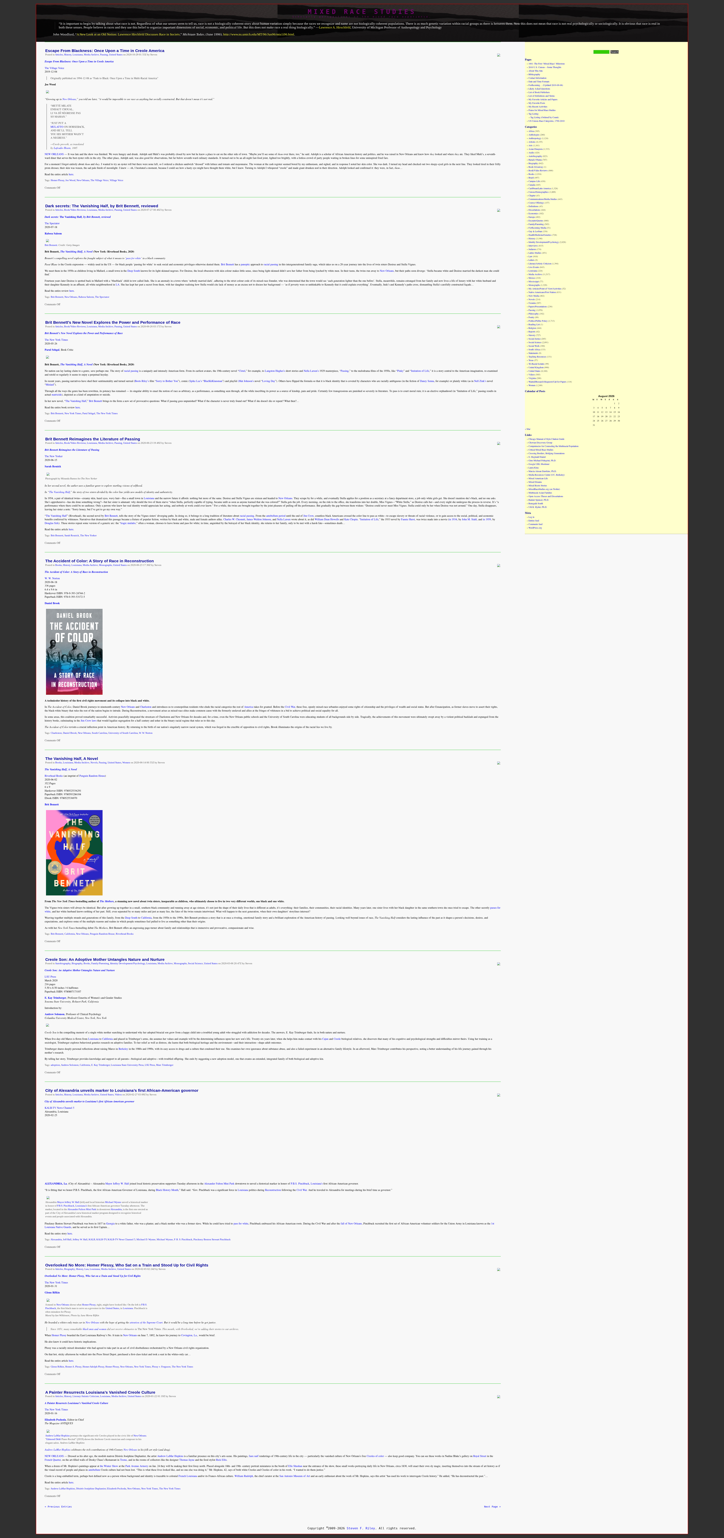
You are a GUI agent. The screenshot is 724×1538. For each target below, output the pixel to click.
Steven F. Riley (361, 1528)
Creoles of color (375, 1456)
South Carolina (99, 733)
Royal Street (479, 1456)
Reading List (534, 324)
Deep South (133, 270)
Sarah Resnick (71, 535)
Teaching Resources (537, 356)
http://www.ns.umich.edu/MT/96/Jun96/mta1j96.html (258, 34)
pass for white (133, 258)
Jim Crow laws (89, 720)
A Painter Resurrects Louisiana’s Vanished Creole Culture (100, 1392)
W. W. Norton (52, 578)
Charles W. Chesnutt (234, 519)
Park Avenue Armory (136, 1466)
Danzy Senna (427, 381)
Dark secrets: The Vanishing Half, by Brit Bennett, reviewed (101, 206)
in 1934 (453, 519)
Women (126, 762)
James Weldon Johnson (259, 519)
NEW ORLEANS (54, 154)
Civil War (290, 707)
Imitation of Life (420, 371)
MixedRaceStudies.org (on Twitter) (544, 488)
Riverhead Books (54, 775)
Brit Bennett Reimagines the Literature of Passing (92, 439)
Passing (104, 54)
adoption (55, 1065)
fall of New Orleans (351, 1223)
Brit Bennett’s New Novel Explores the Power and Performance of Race (112, 322)
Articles (59, 54)
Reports (531, 331)
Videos (118, 1094)
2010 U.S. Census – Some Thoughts (544, 67)
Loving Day (268, 381)
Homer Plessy (57, 180)
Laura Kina (533, 467)
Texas (531, 360)
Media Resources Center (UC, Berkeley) (546, 474)
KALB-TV (101, 1239)
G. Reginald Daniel (537, 456)
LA (117, 284)
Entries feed (533, 520)
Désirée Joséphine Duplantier (91, 1488)
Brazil (531, 177)
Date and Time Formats (538, 81)
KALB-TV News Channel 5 (59, 1108)
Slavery (531, 335)
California (146, 917)
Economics (533, 213)
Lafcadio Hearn (62, 148)
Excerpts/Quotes (535, 220)
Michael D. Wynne (146, 1239)
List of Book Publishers (539, 92)
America (248, 707)
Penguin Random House (92, 775)
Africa (531, 130)
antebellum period (275, 515)
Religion (532, 327)
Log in (531, 516)
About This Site (535, 70)
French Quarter (53, 1459)
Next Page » (492, 1506)
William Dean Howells (327, 519)
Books (58, 565)
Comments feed (535, 524)
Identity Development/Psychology (127, 963)
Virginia (532, 378)
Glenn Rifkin (57, 1366)
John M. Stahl (469, 519)
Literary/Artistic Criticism (86, 1396)
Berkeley (123, 1049)
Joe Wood (70, 180)
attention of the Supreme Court (146, 1322)
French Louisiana (188, 1476)
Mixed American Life (538, 478)
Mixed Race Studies (362, 11)
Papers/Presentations (537, 306)
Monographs (105, 565)
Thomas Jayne (186, 1459)
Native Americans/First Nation (542, 292)
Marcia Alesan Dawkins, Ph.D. (542, 471)
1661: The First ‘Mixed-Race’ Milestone (546, 63)
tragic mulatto (128, 523)
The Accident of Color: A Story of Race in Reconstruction (99, 561)
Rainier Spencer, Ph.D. (538, 499)
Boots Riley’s (142, 381)
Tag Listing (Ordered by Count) (544, 117)
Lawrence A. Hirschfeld (334, 27)
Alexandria (116, 1209)
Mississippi (533, 281)
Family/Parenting (100, 963)
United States (116, 54)
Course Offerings (536, 202)
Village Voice (116, 180)
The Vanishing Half (75, 401)
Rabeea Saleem (86, 297)
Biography (77, 963)
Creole (337, 1039)
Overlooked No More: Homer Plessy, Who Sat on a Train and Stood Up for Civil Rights (126, 1265)
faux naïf (253, 1456)
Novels (94, 762)
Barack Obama (535, 159)
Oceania (532, 302)
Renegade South (535, 503)
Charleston (145, 707)
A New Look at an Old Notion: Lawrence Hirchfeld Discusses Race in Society (128, 34)
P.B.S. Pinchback (300, 1183)
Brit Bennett (51, 245)
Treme (123, 1459)
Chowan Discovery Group (540, 442)
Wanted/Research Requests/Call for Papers (547, 381)
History (67, 54)
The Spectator (52, 223)
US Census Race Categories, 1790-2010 (546, 120)
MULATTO (57, 127)
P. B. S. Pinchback (183, 1239)
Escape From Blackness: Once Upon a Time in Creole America (104, 50)
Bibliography (534, 74)
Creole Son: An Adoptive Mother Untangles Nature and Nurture (105, 959)
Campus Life (534, 181)
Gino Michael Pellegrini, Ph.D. (542, 460)
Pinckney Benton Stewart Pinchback (212, 1239)
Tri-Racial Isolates (536, 363)
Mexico (531, 277)
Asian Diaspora (535, 148)
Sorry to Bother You (167, 381)
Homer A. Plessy (73, 1366)
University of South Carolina (123, 733)
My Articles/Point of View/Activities (544, 288)
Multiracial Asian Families (540, 492)
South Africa (534, 349)
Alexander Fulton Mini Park (219, 1183)
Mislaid (50, 384)
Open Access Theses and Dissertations (545, 496)
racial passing (271, 264)
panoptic (245, 264)
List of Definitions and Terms (541, 95)
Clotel (242, 371)
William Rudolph (244, 1476)
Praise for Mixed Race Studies (542, 110)
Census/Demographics (538, 191)
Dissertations (534, 209)
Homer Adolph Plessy (93, 1366)
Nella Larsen (284, 519)
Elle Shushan (295, 1466)
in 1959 (487, 519)
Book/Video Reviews (75, 210)
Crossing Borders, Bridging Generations (546, 453)
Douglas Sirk (52, 523)
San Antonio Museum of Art (294, 1476)
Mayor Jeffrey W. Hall (117, 1183)
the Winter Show (109, 1466)
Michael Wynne (113, 1202)
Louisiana (78, 54)
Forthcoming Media (537, 227)
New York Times (72, 413)
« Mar (527, 428)
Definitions (533, 206)
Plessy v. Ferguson (161, 1366)
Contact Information (537, 77)
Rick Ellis (221, 1459)
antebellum (94, 1469)
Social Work (533, 345)
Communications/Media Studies (542, 198)
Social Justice (534, 338)
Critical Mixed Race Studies (540, 449)
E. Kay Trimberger (100, 1065)
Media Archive (91, 54)
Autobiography (63, 963)
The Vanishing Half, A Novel (71, 758)
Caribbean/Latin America (539, 188)
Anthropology (534, 138)
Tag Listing (533, 113)
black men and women (94, 1329)
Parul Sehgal (88, 413)
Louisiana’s (317, 1183)
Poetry (531, 317)
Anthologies (533, 134)
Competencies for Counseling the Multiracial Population (553, 446)
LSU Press (50, 976)
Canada (531, 184)
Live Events (533, 267)
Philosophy (533, 313)
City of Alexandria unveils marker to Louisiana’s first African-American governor (121, 1090)
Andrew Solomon (70, 1065)
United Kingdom (536, 367)
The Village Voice (54, 68)
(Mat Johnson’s (246, 381)
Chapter (531, 195)
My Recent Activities (537, 106)
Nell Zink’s (480, 381)
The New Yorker (54, 456)
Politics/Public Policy (538, 320)
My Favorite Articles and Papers (543, 99)
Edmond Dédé (53, 1439)
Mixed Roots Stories (537, 485)
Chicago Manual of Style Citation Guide (546, 438)
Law (86, 1269)
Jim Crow (308, 515)
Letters (531, 259)
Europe (531, 216)
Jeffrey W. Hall (80, 1239)
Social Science (195, 963)
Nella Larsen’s (311, 371)
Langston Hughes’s (275, 371)
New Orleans (69, 99)
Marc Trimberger (164, 1065)
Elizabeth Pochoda (116, 1488)
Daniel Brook (70, 733)
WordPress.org (535, 527)
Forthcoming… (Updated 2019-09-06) (545, 84)
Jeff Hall (67, 1239)
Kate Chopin (351, 519)
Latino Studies (534, 252)
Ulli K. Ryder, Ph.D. (537, 506)
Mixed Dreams (535, 481)
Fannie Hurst (408, 519)
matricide (57, 394)
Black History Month (167, 1190)
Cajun (325, 1039)
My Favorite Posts (536, 102)
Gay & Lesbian (535, 231)
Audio (531, 152)
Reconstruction (273, 1190)
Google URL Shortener (538, 463)
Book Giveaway (535, 166)
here (71, 174)
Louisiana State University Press (127, 1065)
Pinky (400, 371)
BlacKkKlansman (213, 381)
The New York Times (56, 339)
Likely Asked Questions (539, 88)
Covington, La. (189, 1335)
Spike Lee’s (195, 381)
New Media (533, 295)
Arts (530, 145)
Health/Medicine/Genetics (539, 234)
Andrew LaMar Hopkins (57, 1435)
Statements (533, 352)
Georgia (110, 1223)
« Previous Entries (58, 1506)
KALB (92, 1239)
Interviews (533, 245)
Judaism (532, 249)
